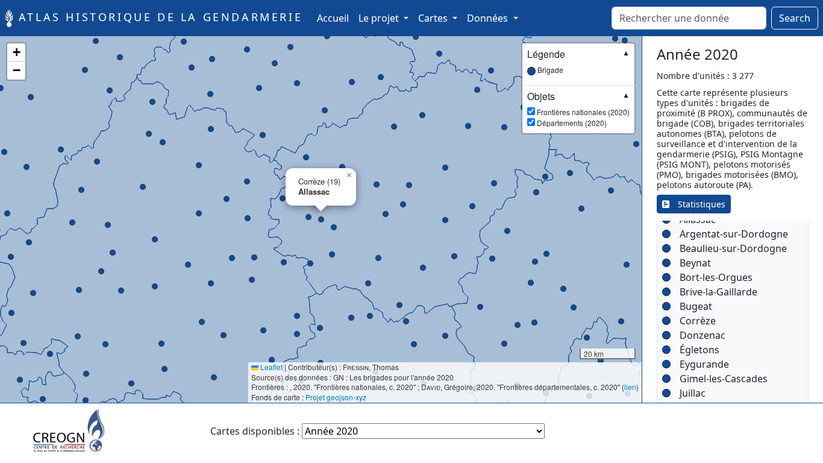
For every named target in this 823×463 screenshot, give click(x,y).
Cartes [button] (434, 18)
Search (794, 18)
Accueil (335, 18)
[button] (601, 360)
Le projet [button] (379, 18)
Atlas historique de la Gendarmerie (157, 17)
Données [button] (488, 18)
